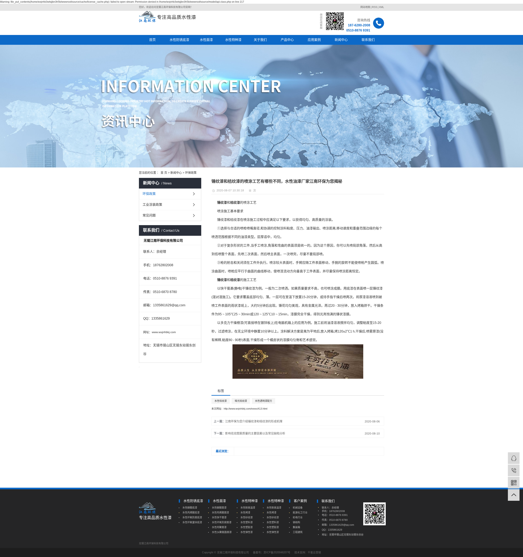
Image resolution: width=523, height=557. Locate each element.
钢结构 (296, 522)
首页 (152, 40)
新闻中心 (341, 40)
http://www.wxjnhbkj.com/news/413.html (245, 408)
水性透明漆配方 (263, 401)
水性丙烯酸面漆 (220, 512)
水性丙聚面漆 (219, 527)
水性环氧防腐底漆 (192, 517)
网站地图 (365, 7)
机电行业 (298, 517)
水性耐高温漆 (247, 507)
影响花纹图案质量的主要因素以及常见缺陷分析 (255, 433)
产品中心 (287, 40)
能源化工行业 (300, 512)
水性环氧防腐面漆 (221, 522)
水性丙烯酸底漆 (191, 512)
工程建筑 (298, 532)
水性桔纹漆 (221, 401)
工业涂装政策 (152, 204)
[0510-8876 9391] (514, 470)
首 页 (164, 172)
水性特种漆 (233, 40)
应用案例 (314, 40)
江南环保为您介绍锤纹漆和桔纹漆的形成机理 (253, 421)
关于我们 (260, 40)
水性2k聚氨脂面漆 (222, 532)
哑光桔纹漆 (241, 401)
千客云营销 (314, 552)
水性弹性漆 (246, 532)
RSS (374, 7)
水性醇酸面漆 (219, 507)
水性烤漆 (245, 512)
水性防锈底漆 (179, 40)
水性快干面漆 (219, 517)
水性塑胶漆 (246, 527)
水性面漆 (206, 40)
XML (381, 7)
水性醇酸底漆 (189, 507)
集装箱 (296, 527)
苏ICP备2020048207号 (277, 552)
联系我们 (368, 40)
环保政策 (191, 172)
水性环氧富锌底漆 (192, 522)
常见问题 (149, 215)
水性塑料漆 (246, 522)
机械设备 (298, 507)
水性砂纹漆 (246, 517)
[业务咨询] (514, 458)
